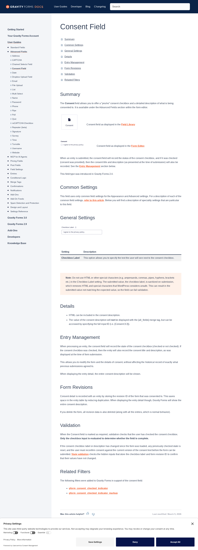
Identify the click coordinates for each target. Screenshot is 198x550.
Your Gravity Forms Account (23, 36)
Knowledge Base (17, 243)
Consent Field (19, 68)
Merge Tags (15, 182)
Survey (15, 136)
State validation (80, 454)
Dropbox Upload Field (22, 77)
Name (15, 98)
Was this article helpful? (72, 514)
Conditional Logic (18, 178)
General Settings (73, 51)
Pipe (14, 110)
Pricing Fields (16, 161)
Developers (14, 237)
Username (17, 148)
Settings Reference (19, 211)
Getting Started (16, 29)
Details (68, 56)
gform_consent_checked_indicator (88, 488)
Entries (13, 173)
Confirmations (16, 186)
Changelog (100, 6)
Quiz (14, 119)
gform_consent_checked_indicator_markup (93, 493)
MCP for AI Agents (18, 157)
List (13, 89)
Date (14, 72)
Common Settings (74, 45)
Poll (14, 115)
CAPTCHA (17, 60)
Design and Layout (19, 207)
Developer (76, 6)
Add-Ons (14, 194)
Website (16, 152)
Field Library (128, 124)
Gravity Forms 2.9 (17, 224)
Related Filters (72, 80)
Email (14, 81)
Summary (70, 39)
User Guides (60, 6)
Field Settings (16, 169)
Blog (88, 6)
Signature (16, 131)
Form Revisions (73, 68)
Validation (70, 74)
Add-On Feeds (17, 199)
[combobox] (150, 6)
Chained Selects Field (22, 64)
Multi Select (17, 94)
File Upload (17, 85)
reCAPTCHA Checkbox (22, 123)
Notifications (16, 190)
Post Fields (15, 165)
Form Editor (137, 146)
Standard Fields (17, 47)
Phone (15, 106)
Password (16, 102)
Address (16, 56)
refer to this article (94, 200)
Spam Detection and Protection (24, 203)
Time (14, 140)
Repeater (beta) (19, 127)
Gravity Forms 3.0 (17, 217)
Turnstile (16, 144)
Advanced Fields (18, 51)
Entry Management (74, 62)
